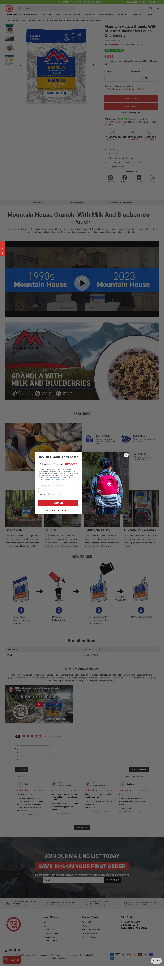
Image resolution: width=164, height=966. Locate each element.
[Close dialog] (126, 455)
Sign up (58, 503)
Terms (62, 479)
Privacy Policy (55, 479)
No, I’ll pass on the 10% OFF (58, 510)
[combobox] (42, 494)
